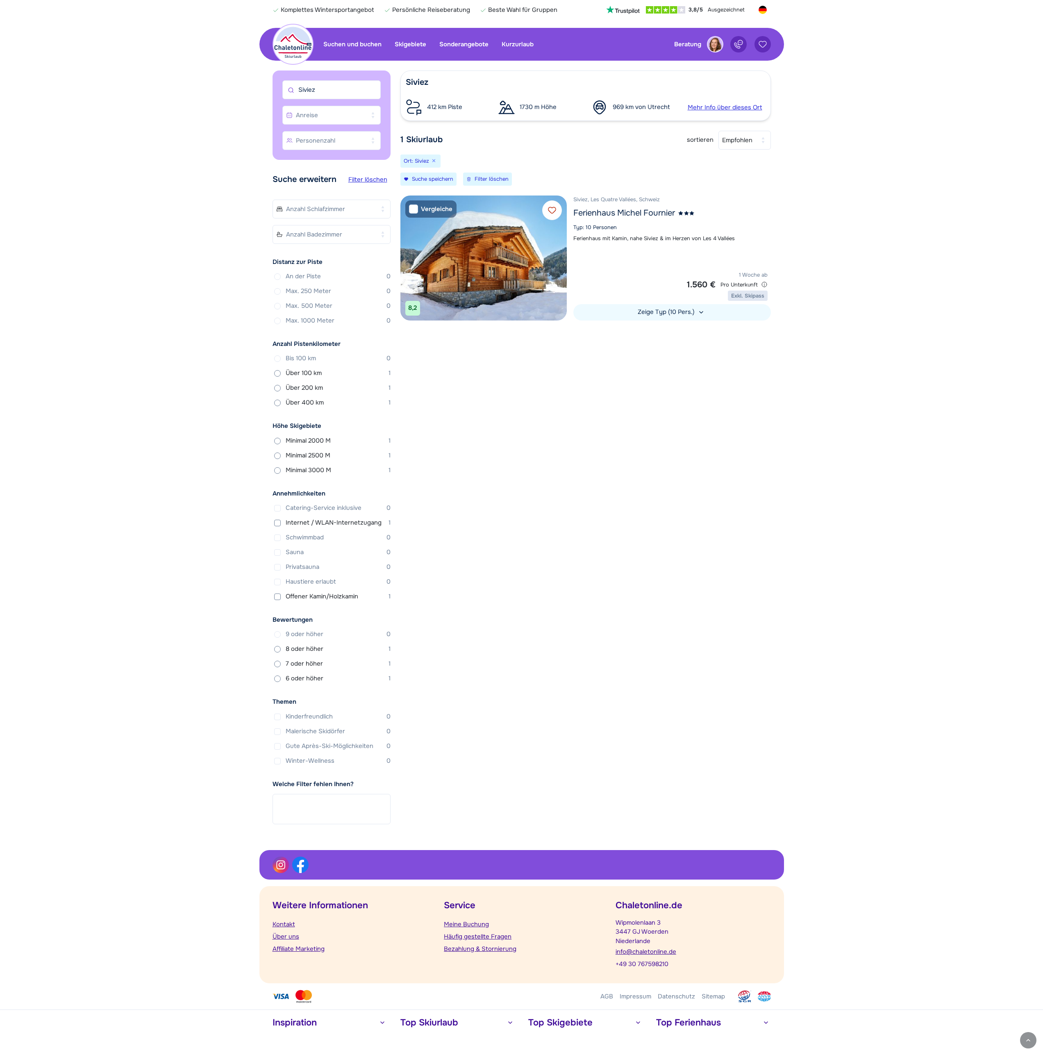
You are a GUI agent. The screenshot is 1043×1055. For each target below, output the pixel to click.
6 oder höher (338, 678)
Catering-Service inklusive (338, 508)
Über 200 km (338, 388)
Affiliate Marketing (299, 949)
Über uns (286, 936)
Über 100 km (338, 373)
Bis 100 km (338, 358)
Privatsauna (338, 567)
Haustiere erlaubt (338, 582)
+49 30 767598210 (642, 964)
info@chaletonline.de (646, 952)
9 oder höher (338, 634)
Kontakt (284, 924)
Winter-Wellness (338, 761)
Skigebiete (410, 44)
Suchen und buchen (352, 44)
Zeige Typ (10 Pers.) (667, 312)
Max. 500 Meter (338, 306)
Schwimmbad (338, 537)
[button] (585, 95)
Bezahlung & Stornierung (480, 949)
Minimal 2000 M (338, 441)
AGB (606, 996)
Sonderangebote (464, 44)
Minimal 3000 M (338, 470)
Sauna (338, 552)
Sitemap (713, 996)
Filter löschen (367, 179)
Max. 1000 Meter (338, 320)
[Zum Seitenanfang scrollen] (1028, 1040)
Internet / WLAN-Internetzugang (338, 522)
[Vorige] (408, 258)
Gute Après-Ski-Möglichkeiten (338, 746)
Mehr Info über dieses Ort (725, 107)
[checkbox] (431, 209)
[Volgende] (558, 258)
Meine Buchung (466, 924)
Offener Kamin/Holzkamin (338, 596)
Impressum (635, 996)
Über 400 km (338, 402)
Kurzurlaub (518, 44)
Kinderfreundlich (338, 716)
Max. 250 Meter (338, 291)
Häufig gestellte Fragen (477, 936)
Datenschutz (676, 996)
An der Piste (338, 276)
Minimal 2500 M (338, 455)
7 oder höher (338, 663)
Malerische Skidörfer (338, 731)
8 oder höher (338, 649)
